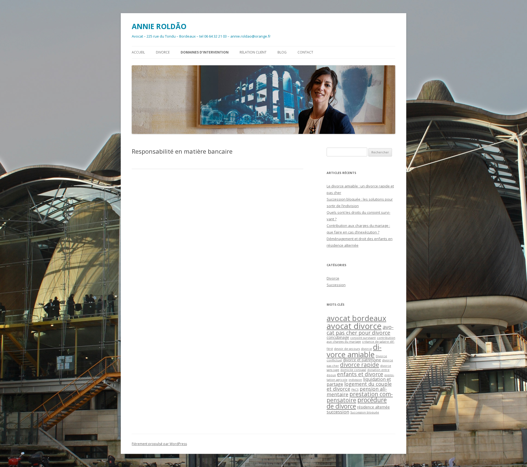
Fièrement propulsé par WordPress (159, 443)
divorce (366, 349)
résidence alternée (373, 407)
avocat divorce (354, 325)
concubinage (338, 337)
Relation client (253, 52)
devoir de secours (347, 349)
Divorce (333, 278)
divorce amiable (354, 350)
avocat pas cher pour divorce (360, 329)
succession (338, 412)
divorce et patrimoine (362, 359)
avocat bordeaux (356, 318)
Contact (305, 52)
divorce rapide (359, 364)
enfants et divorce (360, 374)
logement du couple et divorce (359, 386)
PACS (354, 390)
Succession (336, 284)
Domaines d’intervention (205, 52)
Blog (282, 52)
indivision (355, 380)
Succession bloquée (364, 412)
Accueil (138, 52)
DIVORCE (163, 52)
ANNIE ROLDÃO (159, 26)
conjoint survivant (363, 338)
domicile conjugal (353, 370)
